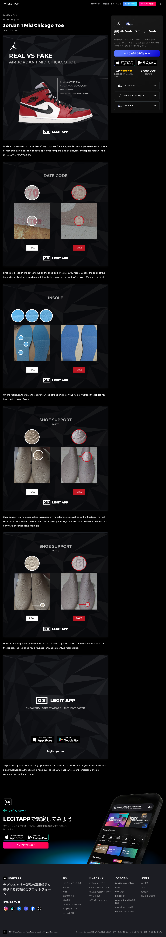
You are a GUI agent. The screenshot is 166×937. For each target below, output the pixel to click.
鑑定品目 (106, 4)
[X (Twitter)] (39, 908)
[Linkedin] (19, 908)
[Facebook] (32, 908)
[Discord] (26, 908)
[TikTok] (12, 908)
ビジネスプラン (130, 4)
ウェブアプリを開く (148, 4)
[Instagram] (5, 908)
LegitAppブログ (10, 15)
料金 (112, 4)
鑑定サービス (96, 4)
